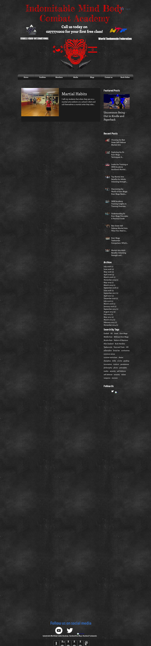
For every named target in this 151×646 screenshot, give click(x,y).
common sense (109, 354)
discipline (107, 361)
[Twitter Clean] (112, 391)
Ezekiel (106, 333)
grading (126, 361)
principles (123, 368)
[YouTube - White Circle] (58, 630)
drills (114, 361)
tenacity (117, 374)
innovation (108, 364)
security (113, 371)
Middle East (108, 337)
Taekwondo (108, 347)
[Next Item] (126, 101)
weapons (107, 378)
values (123, 374)
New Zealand (108, 344)
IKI (111, 333)
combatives (125, 350)
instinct (116, 364)
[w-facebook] (116, 393)
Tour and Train (119, 347)
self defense (108, 374)
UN (127, 347)
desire (121, 357)
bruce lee (116, 350)
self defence (121, 371)
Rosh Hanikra (120, 344)
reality (106, 371)
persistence (124, 364)
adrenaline (108, 350)
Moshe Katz (108, 340)
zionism (115, 378)
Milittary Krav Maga (121, 337)
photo (115, 368)
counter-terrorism (110, 357)
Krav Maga (123, 333)
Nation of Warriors (121, 340)
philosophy (108, 368)
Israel (116, 333)
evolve (119, 361)
